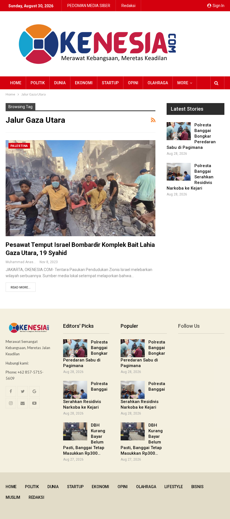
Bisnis (197, 486)
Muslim (13, 497)
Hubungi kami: (17, 363)
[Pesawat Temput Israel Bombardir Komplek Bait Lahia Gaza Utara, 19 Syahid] (80, 188)
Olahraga (158, 83)
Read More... (21, 287)
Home (15, 83)
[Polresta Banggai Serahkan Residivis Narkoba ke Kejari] (179, 172)
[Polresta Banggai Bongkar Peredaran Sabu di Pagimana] (179, 131)
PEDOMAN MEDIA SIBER (88, 5)
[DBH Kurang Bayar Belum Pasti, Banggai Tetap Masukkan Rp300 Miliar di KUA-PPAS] (75, 431)
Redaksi (128, 5)
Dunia (60, 83)
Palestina (19, 146)
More (182, 83)
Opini (133, 83)
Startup (110, 83)
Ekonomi (84, 83)
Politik (38, 83)
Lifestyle (173, 486)
